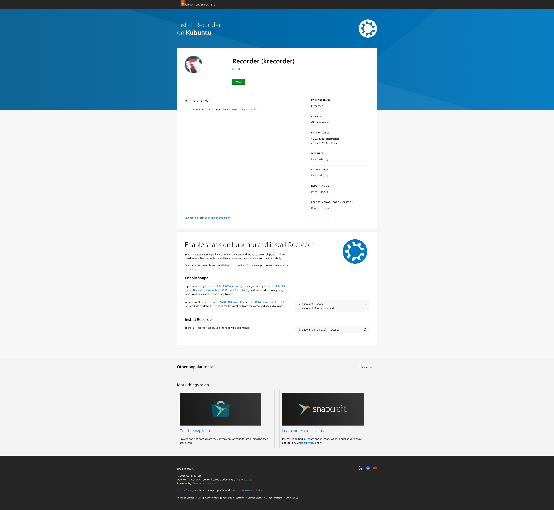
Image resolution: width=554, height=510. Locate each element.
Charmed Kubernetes (204, 483)
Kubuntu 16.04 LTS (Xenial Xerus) (223, 286)
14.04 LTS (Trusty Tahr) (233, 302)
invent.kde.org (319, 159)
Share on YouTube (375, 468)
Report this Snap (320, 208)
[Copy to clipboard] (365, 304)
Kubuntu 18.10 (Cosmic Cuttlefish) (227, 290)
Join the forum (184, 490)
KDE (235, 68)
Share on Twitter (361, 468)
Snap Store (246, 265)
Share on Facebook (368, 468)
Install (238, 81)
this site (258, 490)
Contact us (292, 497)
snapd (236, 490)
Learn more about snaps (303, 430)
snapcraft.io (309, 442)
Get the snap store (195, 430)
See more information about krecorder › (208, 217)
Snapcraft (245, 490)
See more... (367, 367)
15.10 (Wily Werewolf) (264, 302)
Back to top (184, 468)
